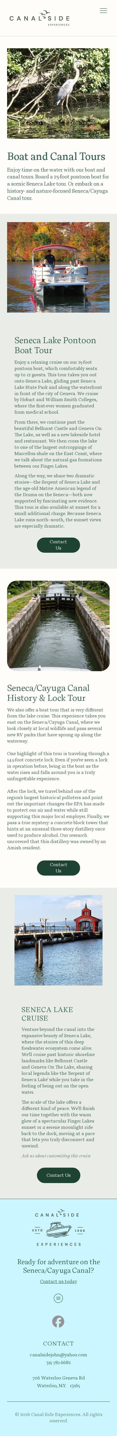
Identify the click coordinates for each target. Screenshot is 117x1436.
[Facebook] (58, 1322)
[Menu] (103, 10)
